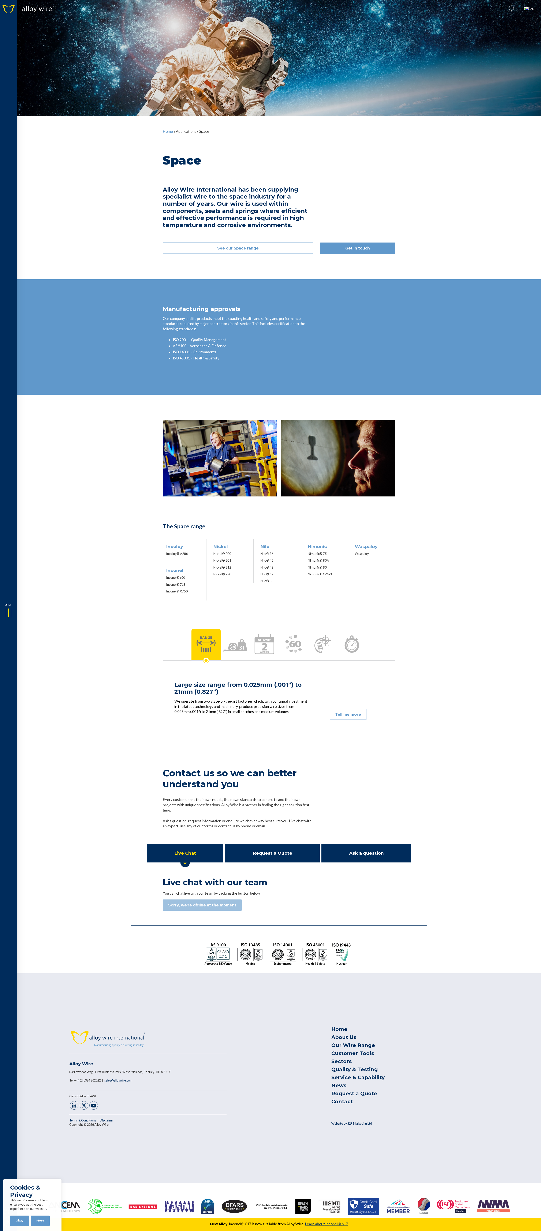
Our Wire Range (353, 1045)
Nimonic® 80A (318, 560)
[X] (84, 1106)
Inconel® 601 (176, 577)
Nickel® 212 (222, 567)
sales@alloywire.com (118, 1080)
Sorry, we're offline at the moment (202, 905)
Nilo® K (266, 581)
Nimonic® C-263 (320, 574)
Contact (342, 1101)
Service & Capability (358, 1077)
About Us (343, 1037)
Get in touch (357, 248)
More (40, 1220)
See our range (238, 248)
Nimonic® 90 (317, 567)
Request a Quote (354, 1093)
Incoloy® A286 (177, 553)
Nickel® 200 (222, 553)
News (338, 1085)
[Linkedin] (74, 1106)
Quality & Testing (354, 1069)
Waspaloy (362, 553)
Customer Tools (352, 1053)
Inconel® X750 (177, 591)
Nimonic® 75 (317, 553)
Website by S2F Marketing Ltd (351, 1123)
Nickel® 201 (222, 560)
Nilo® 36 (266, 553)
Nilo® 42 (266, 560)
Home (168, 131)
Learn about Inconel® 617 (326, 1224)
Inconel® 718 (176, 584)
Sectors (341, 1061)
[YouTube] (93, 1106)
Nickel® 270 (222, 574)
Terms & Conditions (83, 1120)
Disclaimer (107, 1120)
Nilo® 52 (266, 574)
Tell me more (348, 714)
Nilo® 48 (266, 567)
